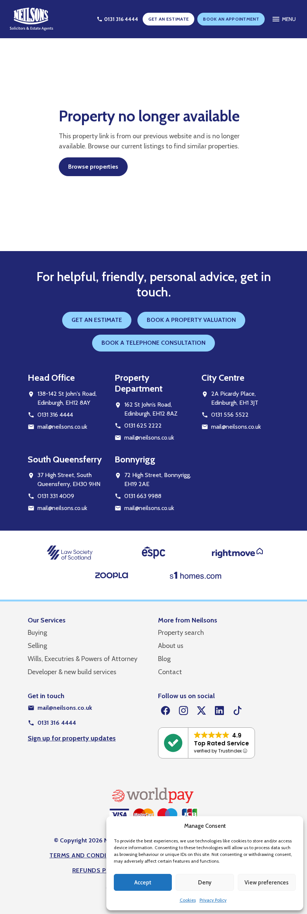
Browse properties (93, 166)
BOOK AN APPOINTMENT (231, 19)
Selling (37, 646)
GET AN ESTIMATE (168, 19)
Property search (181, 632)
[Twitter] (201, 710)
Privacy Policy (213, 900)
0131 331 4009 (55, 496)
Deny (205, 882)
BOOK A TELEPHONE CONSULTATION (153, 342)
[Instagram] (183, 710)
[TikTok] (237, 710)
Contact (170, 672)
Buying (37, 632)
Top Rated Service (221, 743)
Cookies (188, 900)
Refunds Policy (98, 870)
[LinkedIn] (219, 710)
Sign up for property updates (72, 738)
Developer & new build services (72, 672)
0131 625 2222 (143, 425)
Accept (142, 882)
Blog (164, 659)
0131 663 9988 (142, 496)
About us (170, 646)
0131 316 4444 (55, 414)
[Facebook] (165, 710)
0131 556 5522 (230, 414)
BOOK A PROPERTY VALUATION (191, 319)
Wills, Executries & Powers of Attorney (82, 659)
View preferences (266, 882)
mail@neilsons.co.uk (62, 426)
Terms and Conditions (87, 855)
